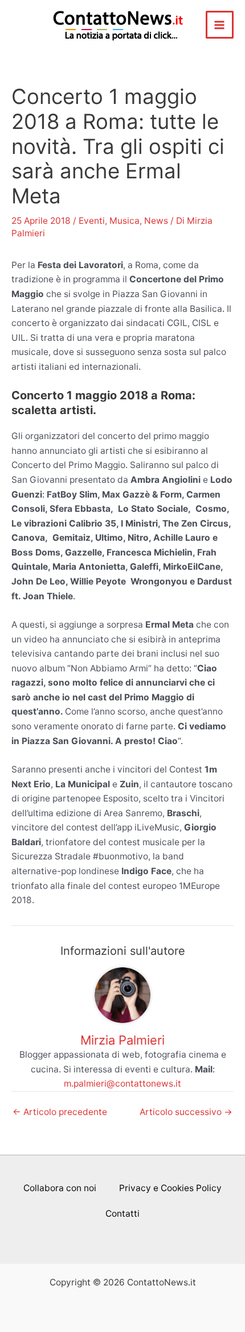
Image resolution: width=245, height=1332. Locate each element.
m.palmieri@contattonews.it (122, 1083)
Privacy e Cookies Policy (170, 1188)
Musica (124, 220)
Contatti (122, 1213)
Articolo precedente (60, 1112)
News (156, 220)
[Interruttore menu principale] (220, 25)
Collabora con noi (59, 1188)
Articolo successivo (186, 1112)
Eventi (92, 220)
